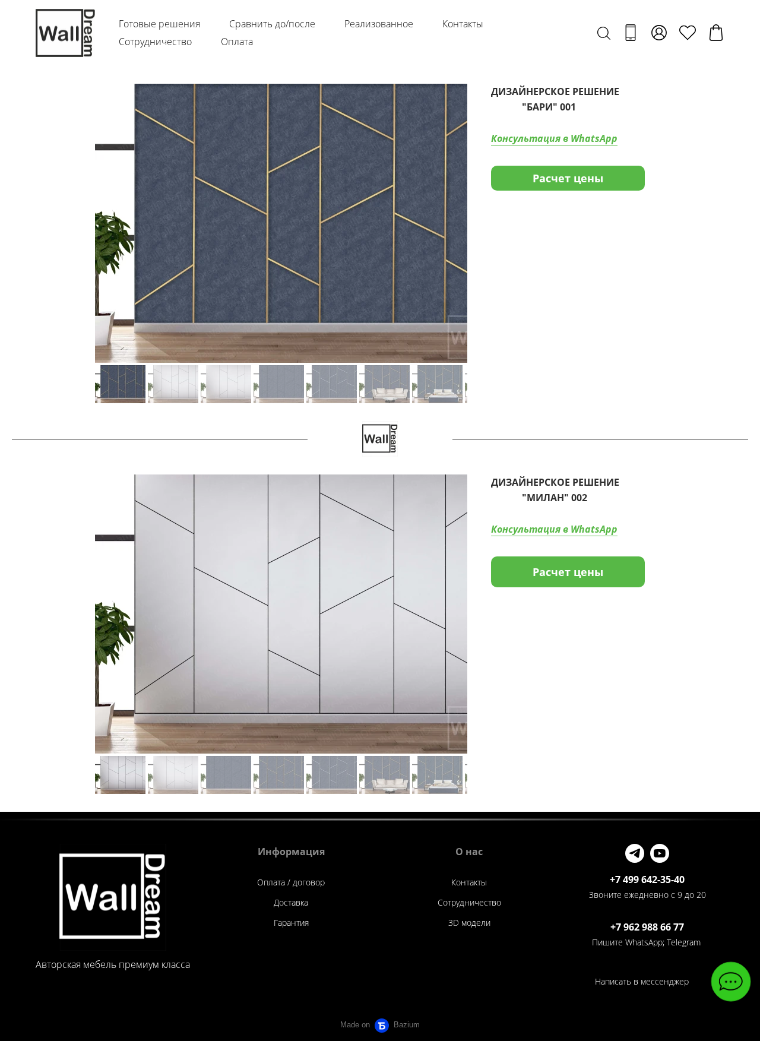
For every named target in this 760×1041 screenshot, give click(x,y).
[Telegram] (634, 853)
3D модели (469, 922)
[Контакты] (630, 32)
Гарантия (291, 922)
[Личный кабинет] (659, 32)
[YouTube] (659, 853)
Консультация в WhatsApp (554, 138)
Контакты (462, 23)
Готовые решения (159, 23)
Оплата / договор (291, 882)
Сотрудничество (155, 41)
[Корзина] (716, 32)
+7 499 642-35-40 (647, 879)
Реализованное (378, 23)
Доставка (291, 902)
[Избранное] (687, 32)
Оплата (237, 41)
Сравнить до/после (272, 23)
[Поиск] (603, 33)
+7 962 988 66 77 (647, 927)
